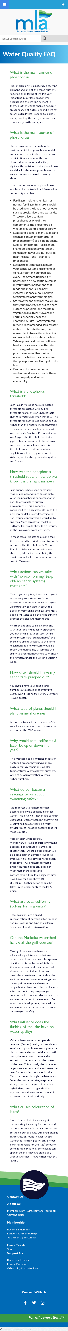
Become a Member (18, 1229)
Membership (16, 1223)
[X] (34, 1303)
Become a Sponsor (18, 1260)
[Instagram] (42, 1303)
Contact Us (15, 1197)
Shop (10, 1249)
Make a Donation (17, 1264)
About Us (13, 1204)
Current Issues (15, 1215)
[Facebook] (25, 1303)
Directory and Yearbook (41, 1211)
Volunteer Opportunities (21, 1237)
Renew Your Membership (22, 1233)
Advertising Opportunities (22, 1268)
